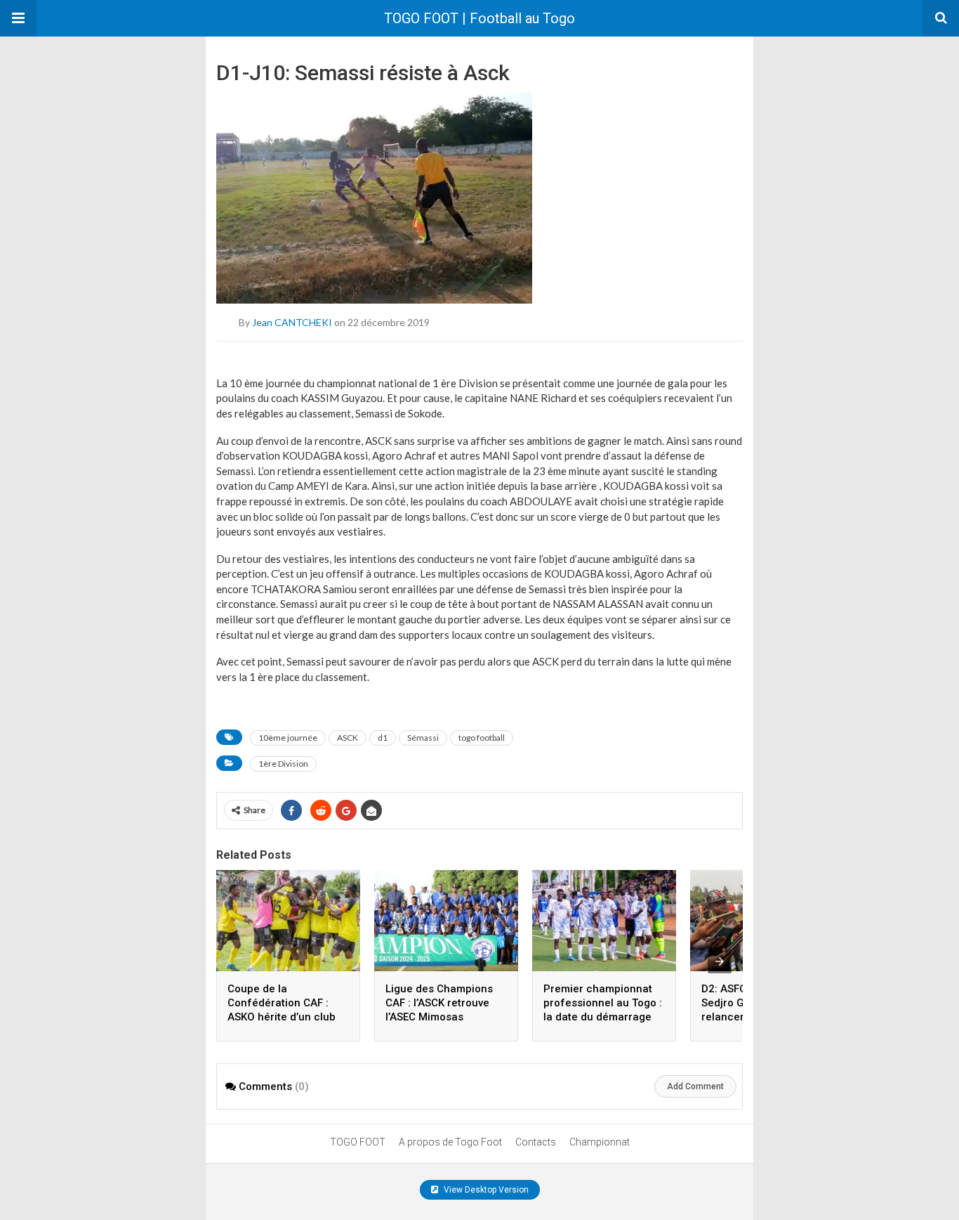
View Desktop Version (485, 1190)
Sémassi (423, 737)
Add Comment (695, 1086)
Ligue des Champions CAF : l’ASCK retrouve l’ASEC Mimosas (439, 1002)
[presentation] (720, 961)
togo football (481, 737)
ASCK (347, 737)
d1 (383, 737)
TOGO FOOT (357, 1142)
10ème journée (287, 737)
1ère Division (283, 763)
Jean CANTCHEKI (292, 322)
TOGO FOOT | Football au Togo (479, 18)
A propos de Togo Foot (450, 1142)
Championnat (599, 1142)
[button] (18, 18)
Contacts (535, 1142)
